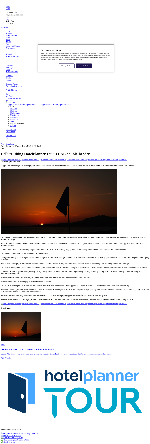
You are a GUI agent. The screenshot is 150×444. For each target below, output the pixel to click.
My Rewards (15, 113)
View (8, 7)
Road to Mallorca (12, 35)
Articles (8, 78)
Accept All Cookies (84, 66)
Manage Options (66, 66)
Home (8, 31)
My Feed (13, 111)
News (8, 38)
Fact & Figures (11, 90)
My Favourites (15, 117)
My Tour (13, 109)
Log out (13, 126)
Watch (8, 40)
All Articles (10, 144)
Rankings (9, 68)
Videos (8, 80)
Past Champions (12, 72)
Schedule (9, 33)
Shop (12, 121)
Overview (9, 65)
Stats (7, 44)
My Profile (14, 119)
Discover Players (12, 84)
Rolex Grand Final (12, 56)
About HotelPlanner (13, 46)
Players (8, 42)
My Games (14, 115)
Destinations (10, 48)
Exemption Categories (14, 86)
